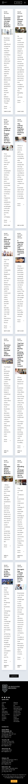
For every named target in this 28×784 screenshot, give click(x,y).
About (3, 715)
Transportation (18, 709)
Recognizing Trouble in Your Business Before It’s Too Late (20, 576)
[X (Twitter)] (4, 697)
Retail (15, 717)
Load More (14, 676)
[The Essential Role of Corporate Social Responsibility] (7, 253)
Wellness (16, 720)
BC (14, 705)
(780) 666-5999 (7, 771)
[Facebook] (2, 697)
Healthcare (17, 711)
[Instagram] (9, 697)
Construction (17, 712)
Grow (3, 707)
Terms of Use (19, 777)
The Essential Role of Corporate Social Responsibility (7, 243)
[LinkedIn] (6, 697)
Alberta (16, 702)
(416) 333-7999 (7, 735)
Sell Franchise (6, 714)
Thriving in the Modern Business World (7, 573)
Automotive (17, 707)
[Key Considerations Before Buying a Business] (7, 479)
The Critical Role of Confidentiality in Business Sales (20, 129)
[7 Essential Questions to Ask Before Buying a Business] (7, 32)
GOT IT (14, 781)
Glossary (4, 718)
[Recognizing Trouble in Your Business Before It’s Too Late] (20, 587)
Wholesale (17, 721)
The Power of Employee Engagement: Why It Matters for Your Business (7, 134)
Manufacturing (18, 708)
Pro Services (17, 714)
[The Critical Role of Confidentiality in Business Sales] (20, 139)
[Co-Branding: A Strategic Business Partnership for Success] (20, 482)
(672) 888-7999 (7, 750)
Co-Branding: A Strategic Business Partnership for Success (20, 471)
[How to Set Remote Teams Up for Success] (20, 30)
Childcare (16, 718)
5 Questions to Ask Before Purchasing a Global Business (7, 349)
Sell (3, 704)
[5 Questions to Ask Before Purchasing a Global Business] (7, 361)
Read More (7, 107)
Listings (4, 702)
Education (16, 715)
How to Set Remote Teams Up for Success (20, 20)
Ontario (16, 704)
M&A (3, 709)
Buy (3, 705)
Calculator (5, 711)
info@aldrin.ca (7, 737)
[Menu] (24, 2)
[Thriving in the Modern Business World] (7, 581)
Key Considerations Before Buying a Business (7, 469)
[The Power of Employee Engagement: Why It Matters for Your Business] (7, 148)
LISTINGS (18, 2)
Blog (3, 720)
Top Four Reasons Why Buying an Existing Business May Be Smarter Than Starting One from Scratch (20, 355)
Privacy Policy (10, 777)
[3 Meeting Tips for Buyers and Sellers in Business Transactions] (20, 260)
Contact (4, 717)
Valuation (4, 708)
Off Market (5, 712)
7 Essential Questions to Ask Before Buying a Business (7, 21)
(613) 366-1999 (7, 762)
